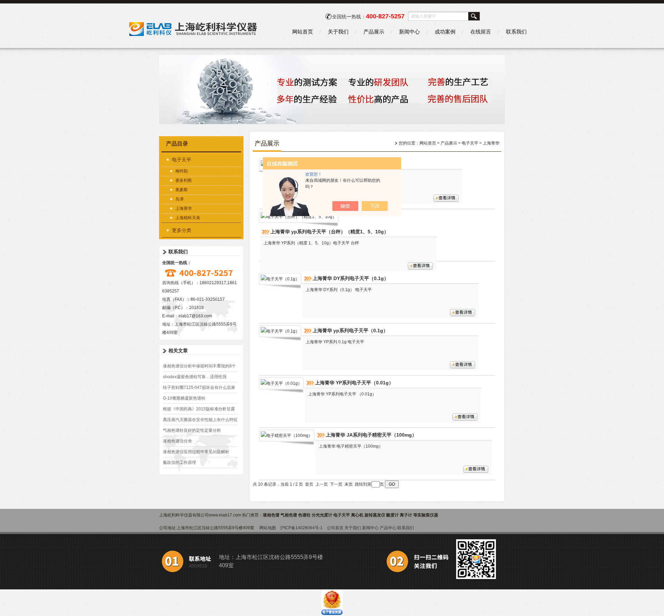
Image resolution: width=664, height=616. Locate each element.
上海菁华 (183, 208)
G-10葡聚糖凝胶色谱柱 (184, 398)
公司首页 (335, 527)
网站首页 (302, 32)
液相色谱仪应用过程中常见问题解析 (196, 451)
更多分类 (181, 230)
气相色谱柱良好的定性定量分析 (192, 430)
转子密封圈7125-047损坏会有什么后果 (199, 387)
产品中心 (388, 527)
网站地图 (267, 527)
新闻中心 (409, 32)
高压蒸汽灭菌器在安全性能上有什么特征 (200, 419)
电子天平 (181, 159)
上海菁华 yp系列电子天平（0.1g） (350, 330)
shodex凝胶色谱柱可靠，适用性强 (195, 376)
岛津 (179, 199)
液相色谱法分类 (177, 441)
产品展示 (373, 32)
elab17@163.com (195, 316)
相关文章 (178, 350)
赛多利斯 (183, 180)
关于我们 (338, 32)
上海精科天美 (187, 217)
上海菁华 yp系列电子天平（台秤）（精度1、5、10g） (329, 231)
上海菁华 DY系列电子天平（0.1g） (351, 278)
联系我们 (516, 32)
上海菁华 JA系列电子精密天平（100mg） (371, 435)
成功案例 (445, 32)
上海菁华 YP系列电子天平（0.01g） (354, 382)
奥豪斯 (181, 189)
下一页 (336, 484)
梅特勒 (181, 171)
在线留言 (480, 32)
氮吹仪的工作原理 (179, 462)
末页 (348, 484)
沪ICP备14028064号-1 (301, 527)
